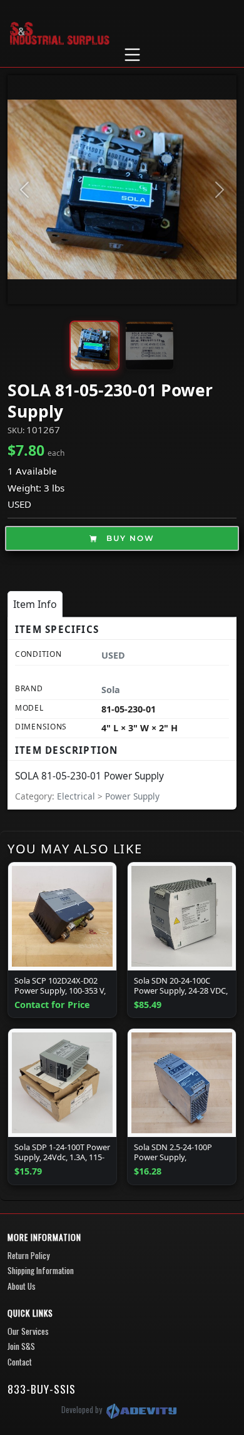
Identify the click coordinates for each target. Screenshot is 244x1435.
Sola (110, 690)
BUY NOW (129, 538)
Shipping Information (41, 1270)
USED (19, 504)
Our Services (28, 1331)
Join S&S (21, 1346)
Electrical (77, 796)
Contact (20, 1361)
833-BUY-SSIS (42, 1389)
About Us (22, 1286)
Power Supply (132, 796)
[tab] (35, 604)
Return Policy (28, 1255)
